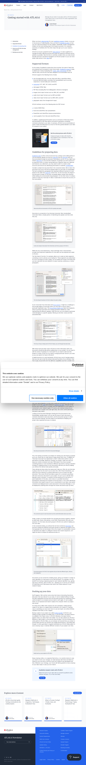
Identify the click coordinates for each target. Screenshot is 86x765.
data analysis (56, 51)
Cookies (58, 759)
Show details (74, 391)
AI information (64, 750)
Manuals (63, 736)
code (44, 404)
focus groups (56, 304)
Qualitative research (65, 69)
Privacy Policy (50, 759)
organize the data (64, 43)
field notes (39, 160)
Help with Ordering (44, 733)
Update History (43, 744)
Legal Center (43, 759)
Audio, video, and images (59, 70)
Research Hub (6, 9)
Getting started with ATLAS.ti (16, 9)
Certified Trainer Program (67, 730)
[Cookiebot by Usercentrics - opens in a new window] (73, 365)
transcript (47, 172)
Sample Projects (64, 742)
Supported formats (17, 43)
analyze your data (59, 404)
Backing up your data (18, 52)
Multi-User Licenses (44, 739)
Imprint (63, 759)
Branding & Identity (65, 747)
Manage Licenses (65, 733)
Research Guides (44, 730)
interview (65, 157)
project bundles (58, 613)
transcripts (36, 84)
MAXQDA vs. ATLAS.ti (45, 747)
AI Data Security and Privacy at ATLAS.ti (47, 751)
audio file (55, 157)
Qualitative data (36, 155)
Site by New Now (8, 761)
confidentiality (69, 165)
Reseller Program (65, 744)
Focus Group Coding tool (56, 308)
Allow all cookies (70, 398)
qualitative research (59, 41)
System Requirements (45, 736)
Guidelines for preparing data (19, 46)
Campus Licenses (65, 739)
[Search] (58, 5)
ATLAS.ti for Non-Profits (45, 742)
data (48, 58)
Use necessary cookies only (43, 398)
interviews (68, 526)
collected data (45, 41)
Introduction (15, 41)
